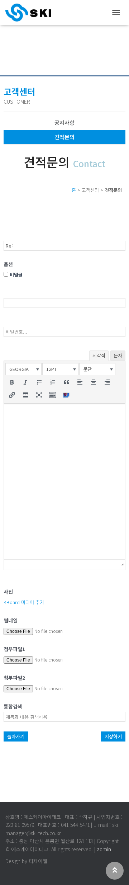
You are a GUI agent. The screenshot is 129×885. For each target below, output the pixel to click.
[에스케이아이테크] (31, 13)
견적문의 (64, 137)
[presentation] (23, 369)
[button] (23, 369)
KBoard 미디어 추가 (24, 602)
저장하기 (113, 736)
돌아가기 (15, 736)
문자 (118, 355)
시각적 (98, 355)
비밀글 (15, 274)
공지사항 (64, 122)
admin (104, 849)
